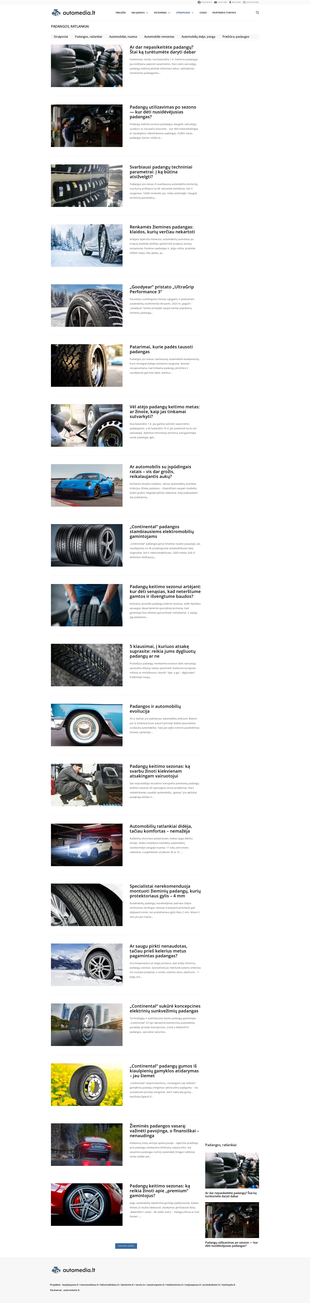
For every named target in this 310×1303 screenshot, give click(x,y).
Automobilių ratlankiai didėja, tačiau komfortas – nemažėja (161, 828)
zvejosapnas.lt (193, 1284)
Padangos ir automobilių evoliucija (155, 708)
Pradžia (121, 12)
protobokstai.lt (211, 1284)
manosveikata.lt (89, 1284)
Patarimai (160, 12)
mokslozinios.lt (174, 1284)
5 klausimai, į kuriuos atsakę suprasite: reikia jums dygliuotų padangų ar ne (163, 651)
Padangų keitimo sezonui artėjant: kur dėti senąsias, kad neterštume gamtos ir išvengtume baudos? (165, 591)
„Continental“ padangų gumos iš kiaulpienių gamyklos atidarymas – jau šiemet (164, 1070)
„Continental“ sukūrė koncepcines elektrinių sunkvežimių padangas (165, 1008)
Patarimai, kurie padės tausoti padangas (161, 349)
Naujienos (137, 12)
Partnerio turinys (224, 12)
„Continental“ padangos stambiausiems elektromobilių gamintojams (162, 531)
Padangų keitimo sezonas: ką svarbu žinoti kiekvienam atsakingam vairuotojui (160, 771)
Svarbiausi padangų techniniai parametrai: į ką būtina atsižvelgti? (161, 171)
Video (203, 12)
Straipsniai (183, 12)
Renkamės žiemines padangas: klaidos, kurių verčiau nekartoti (162, 229)
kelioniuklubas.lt (109, 1284)
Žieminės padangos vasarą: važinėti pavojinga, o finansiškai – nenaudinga (164, 1130)
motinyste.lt (228, 1284)
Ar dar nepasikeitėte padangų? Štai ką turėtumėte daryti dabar (163, 49)
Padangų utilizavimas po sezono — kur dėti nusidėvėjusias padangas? (163, 112)
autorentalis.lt (71, 1290)
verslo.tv (140, 1284)
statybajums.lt (70, 1284)
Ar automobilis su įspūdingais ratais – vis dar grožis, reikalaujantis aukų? (160, 471)
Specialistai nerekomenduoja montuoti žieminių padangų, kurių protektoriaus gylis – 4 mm (165, 891)
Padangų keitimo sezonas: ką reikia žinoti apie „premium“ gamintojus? (160, 1190)
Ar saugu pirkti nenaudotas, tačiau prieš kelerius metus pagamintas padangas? (158, 951)
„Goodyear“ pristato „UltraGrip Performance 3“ (162, 289)
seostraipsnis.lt (155, 1284)
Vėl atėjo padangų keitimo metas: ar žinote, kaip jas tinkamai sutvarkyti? (165, 411)
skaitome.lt (127, 1284)
